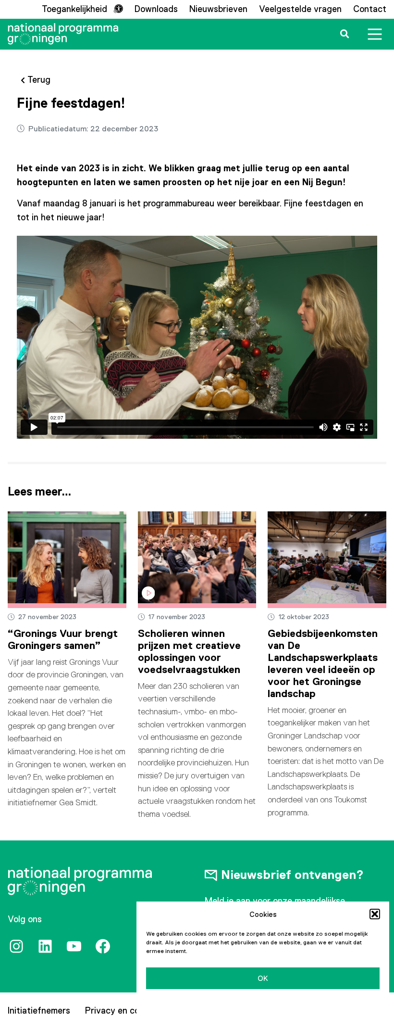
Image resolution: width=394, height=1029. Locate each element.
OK (263, 978)
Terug (38, 80)
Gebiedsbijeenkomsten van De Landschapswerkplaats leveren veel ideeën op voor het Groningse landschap (323, 663)
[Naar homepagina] (63, 34)
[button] (375, 914)
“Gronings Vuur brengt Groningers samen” (63, 639)
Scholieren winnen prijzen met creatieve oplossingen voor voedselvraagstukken (189, 651)
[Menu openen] (374, 34)
